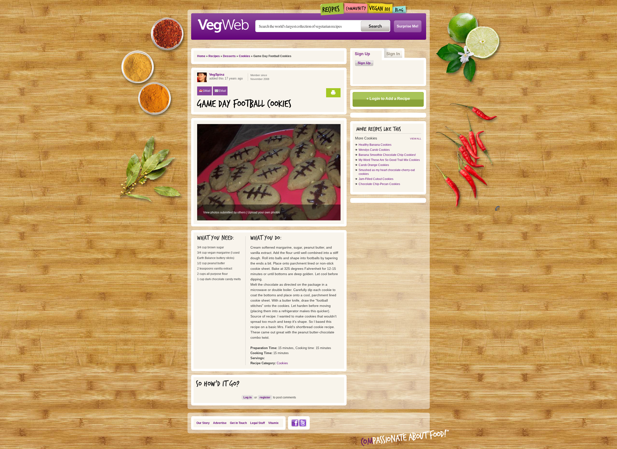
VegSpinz (216, 74)
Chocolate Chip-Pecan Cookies (379, 184)
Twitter (302, 423)
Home (201, 56)
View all (415, 138)
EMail (222, 90)
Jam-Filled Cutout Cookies (376, 179)
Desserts (229, 56)
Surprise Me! (407, 26)
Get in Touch (238, 423)
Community (355, 8)
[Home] (223, 24)
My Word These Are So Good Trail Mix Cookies (389, 160)
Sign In (393, 54)
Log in (247, 397)
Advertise (220, 423)
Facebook (294, 423)
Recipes (332, 8)
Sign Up (368, 54)
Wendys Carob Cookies (374, 150)
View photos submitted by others (224, 212)
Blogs (399, 9)
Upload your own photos (264, 212)
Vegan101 (380, 8)
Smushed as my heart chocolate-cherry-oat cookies (387, 172)
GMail (206, 90)
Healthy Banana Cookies (375, 144)
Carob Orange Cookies (374, 165)
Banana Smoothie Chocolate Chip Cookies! (387, 155)
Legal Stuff (257, 423)
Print (333, 92)
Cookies (244, 56)
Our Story (203, 423)
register (265, 397)
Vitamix (273, 423)
